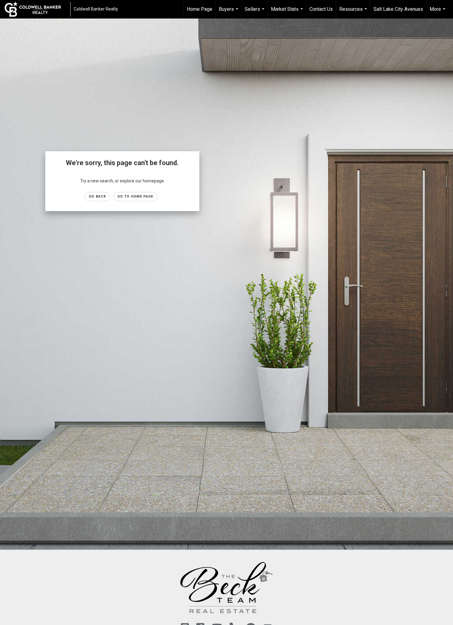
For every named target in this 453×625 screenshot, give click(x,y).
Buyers (229, 12)
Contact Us (321, 9)
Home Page (199, 9)
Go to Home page (135, 196)
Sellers (255, 12)
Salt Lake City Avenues (398, 9)
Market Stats (287, 12)
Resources (354, 12)
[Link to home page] (36, 9)
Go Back (97, 196)
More (438, 12)
